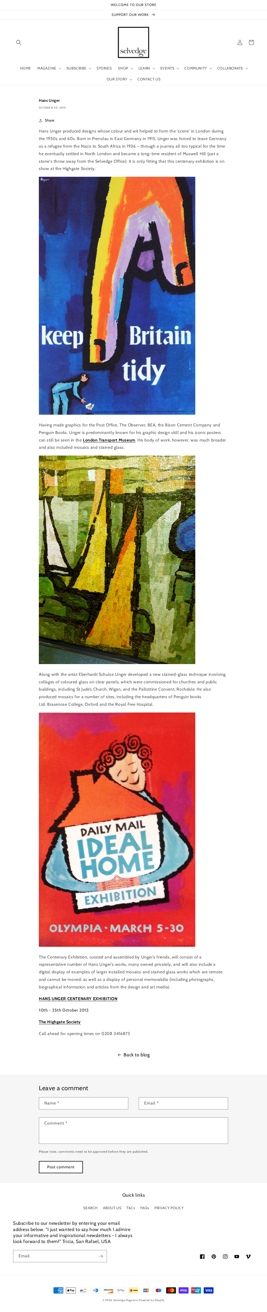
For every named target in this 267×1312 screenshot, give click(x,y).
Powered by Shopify (152, 1300)
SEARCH (90, 1208)
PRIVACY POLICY (169, 1208)
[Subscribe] (101, 1256)
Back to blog (137, 1055)
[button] (19, 42)
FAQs (144, 1208)
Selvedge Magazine (125, 1300)
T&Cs (130, 1208)
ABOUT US (112, 1208)
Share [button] (49, 120)
